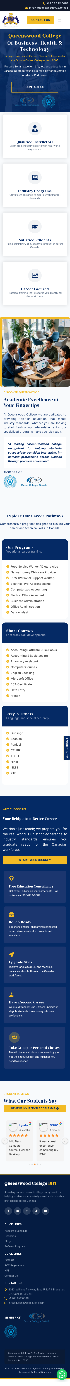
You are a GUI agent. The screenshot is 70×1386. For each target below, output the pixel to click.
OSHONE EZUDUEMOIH (55, 1125)
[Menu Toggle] (60, 20)
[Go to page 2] (35, 1164)
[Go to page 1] (32, 1164)
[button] (62, 1374)
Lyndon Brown (24, 1125)
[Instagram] (27, 1211)
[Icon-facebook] (8, 1211)
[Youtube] (45, 1211)
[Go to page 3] (37, 1164)
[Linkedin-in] (17, 1211)
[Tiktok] (36, 1211)
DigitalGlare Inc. (42, 1372)
